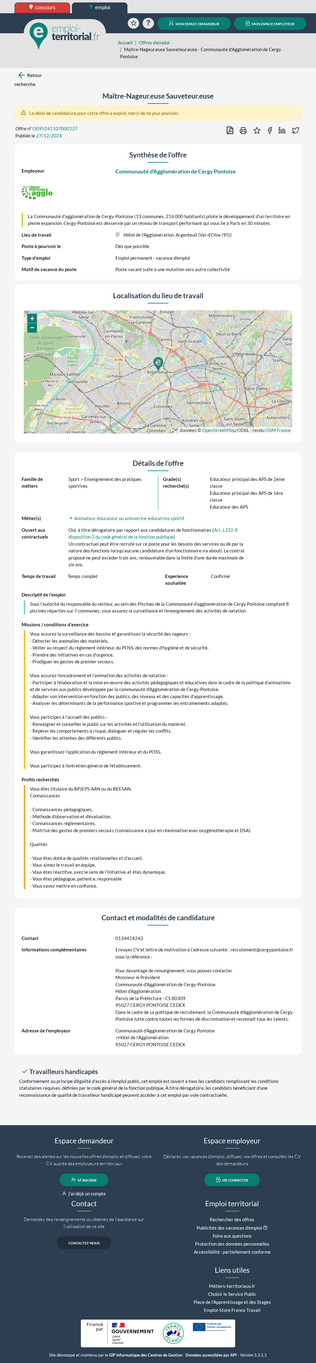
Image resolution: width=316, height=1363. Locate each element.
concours (44, 7)
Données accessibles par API (211, 1355)
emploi (102, 7)
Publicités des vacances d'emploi (229, 1228)
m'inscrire (87, 1179)
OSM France (278, 430)
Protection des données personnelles (232, 1244)
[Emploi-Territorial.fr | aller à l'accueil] (64, 35)
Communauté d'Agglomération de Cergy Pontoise (175, 171)
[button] (158, 364)
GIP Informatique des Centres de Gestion (145, 1355)
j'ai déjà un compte (87, 1193)
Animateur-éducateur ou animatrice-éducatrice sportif (128, 518)
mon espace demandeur (197, 23)
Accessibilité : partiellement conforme (232, 1252)
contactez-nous (84, 1242)
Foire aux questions (232, 1236)
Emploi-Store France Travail (232, 1310)
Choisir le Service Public (232, 1294)
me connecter (234, 1179)
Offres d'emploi (154, 42)
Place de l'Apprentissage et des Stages (232, 1302)
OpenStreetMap (218, 430)
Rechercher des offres (232, 1219)
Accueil (125, 42)
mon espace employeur (272, 23)
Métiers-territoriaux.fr (232, 1286)
